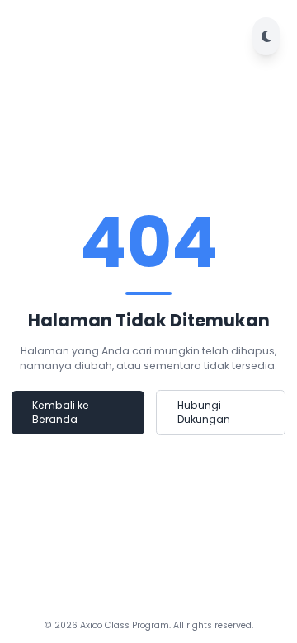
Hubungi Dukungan (203, 412)
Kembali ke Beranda (60, 412)
